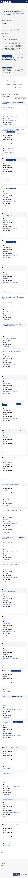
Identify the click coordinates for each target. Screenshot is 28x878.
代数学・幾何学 (13, 60)
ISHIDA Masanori (6, 596)
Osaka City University (7, 153)
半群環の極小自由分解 (7, 722)
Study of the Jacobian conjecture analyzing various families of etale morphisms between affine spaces (13, 130)
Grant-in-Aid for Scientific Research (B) (10, 311)
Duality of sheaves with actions (9, 403)
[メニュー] (26, 1)
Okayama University (6, 182)
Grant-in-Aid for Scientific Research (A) (10, 523)
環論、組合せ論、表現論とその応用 (10, 824)
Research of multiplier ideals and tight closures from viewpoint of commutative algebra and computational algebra (13, 297)
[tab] (14, 81)
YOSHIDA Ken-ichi (6, 220)
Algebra (3, 57)
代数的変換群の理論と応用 (8, 773)
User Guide (3, 863)
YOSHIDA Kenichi (6, 383)
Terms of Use (3, 869)
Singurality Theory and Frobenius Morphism (12, 351)
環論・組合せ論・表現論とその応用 (10, 747)
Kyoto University (6, 505)
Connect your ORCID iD (19, 13)
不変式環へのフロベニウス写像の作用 (11, 102)
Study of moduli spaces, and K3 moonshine (12, 510)
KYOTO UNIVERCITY (7, 531)
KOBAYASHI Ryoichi (7, 623)
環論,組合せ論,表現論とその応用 (9, 799)
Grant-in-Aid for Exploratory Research (10, 577)
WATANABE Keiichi (6, 356)
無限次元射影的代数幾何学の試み (10, 564)
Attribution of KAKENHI (5, 872)
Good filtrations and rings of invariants (11, 537)
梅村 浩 (4, 569)
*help (25, 13)
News (2, 867)
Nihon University (6, 289)
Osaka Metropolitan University (8, 124)
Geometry (19, 60)
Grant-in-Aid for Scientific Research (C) (10, 116)
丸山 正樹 (5, 490)
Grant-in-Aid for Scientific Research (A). (10, 631)
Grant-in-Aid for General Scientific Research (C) (11, 786)
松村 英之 (5, 753)
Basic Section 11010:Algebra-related (17, 57)
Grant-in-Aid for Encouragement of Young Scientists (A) (13, 683)
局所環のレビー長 (6, 670)
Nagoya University (6, 262)
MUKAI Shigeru (6, 515)
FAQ (2, 865)
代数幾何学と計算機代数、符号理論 (10, 484)
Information (3, 861)
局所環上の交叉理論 (7, 696)
